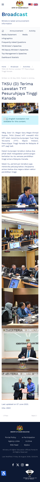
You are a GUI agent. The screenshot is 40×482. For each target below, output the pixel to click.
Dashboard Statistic (10, 57)
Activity (32, 31)
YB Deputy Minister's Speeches (15, 50)
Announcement (16, 31)
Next (34, 416)
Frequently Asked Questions (14, 42)
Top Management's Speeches (14, 54)
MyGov (27, 445)
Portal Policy (10, 437)
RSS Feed (14, 445)
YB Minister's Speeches (11, 46)
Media (25, 35)
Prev (6, 416)
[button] (3, 4)
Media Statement (9, 35)
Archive (28, 441)
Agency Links (14, 441)
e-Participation (28, 437)
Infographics (7, 38)
